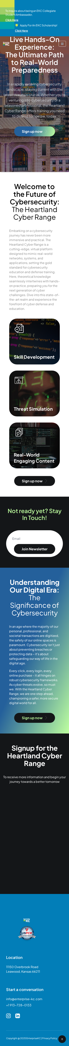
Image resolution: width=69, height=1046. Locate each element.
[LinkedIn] (17, 1016)
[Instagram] (8, 1016)
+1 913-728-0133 (18, 1005)
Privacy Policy (49, 1038)
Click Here (11, 20)
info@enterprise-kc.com (24, 999)
